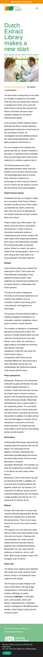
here (34, 649)
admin (11, 55)
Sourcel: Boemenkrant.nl (14, 87)
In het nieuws (32, 55)
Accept (7, 653)
